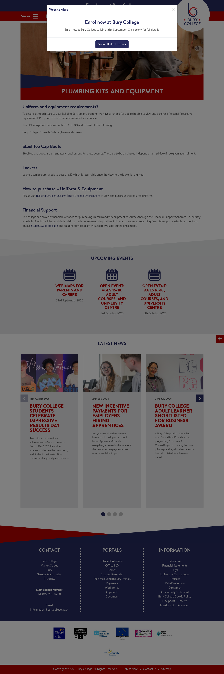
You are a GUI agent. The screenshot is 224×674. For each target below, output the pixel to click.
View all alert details (112, 44)
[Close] (173, 9)
